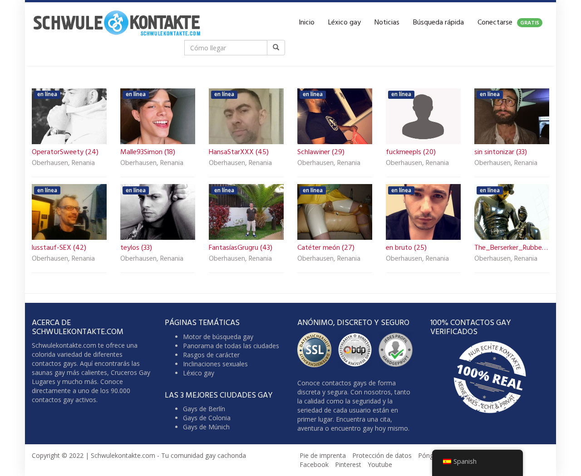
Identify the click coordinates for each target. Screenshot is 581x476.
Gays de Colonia (207, 417)
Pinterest (348, 464)
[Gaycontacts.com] (116, 22)
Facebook (314, 464)
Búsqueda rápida (438, 23)
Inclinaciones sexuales (215, 363)
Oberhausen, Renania (63, 164)
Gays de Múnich (206, 427)
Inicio (307, 23)
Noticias (386, 23)
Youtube (380, 464)
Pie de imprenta (323, 455)
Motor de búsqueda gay (218, 336)
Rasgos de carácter (211, 354)
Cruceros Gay (130, 372)
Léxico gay (344, 23)
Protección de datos (382, 455)
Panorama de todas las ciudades (231, 345)
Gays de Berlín (204, 408)
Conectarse (508, 23)
